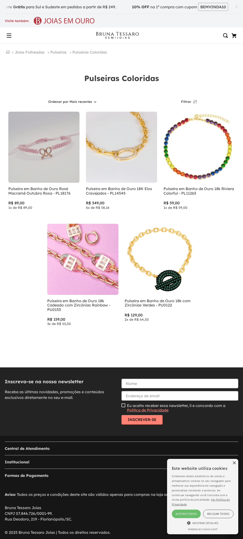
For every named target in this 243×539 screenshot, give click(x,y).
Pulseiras (58, 52)
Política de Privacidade (147, 410)
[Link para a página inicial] (8, 52)
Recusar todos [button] (218, 514)
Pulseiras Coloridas (89, 52)
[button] (9, 35)
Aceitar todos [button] (186, 514)
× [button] (234, 463)
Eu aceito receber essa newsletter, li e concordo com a (176, 407)
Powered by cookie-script (203, 529)
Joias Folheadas (30, 52)
